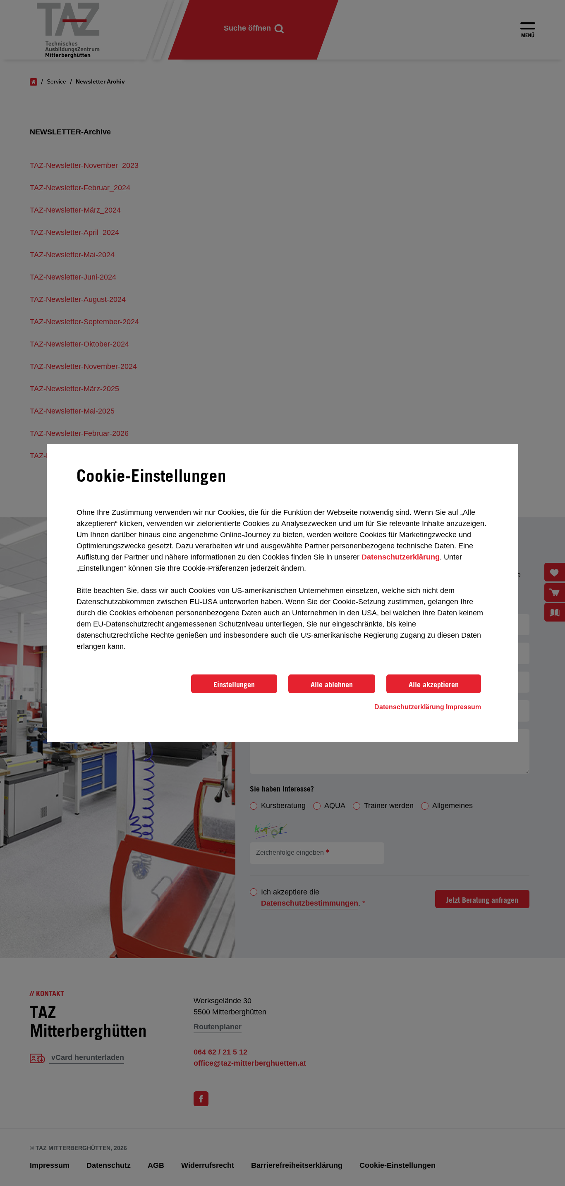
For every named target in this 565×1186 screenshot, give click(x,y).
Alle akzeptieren (434, 684)
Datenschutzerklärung (401, 557)
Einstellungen (234, 684)
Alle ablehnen (332, 684)
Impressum (463, 706)
